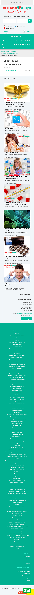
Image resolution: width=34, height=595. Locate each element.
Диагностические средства (17, 397)
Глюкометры (17, 353)
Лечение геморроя (17, 428)
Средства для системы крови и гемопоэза (17, 526)
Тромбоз (17, 476)
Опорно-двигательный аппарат (17, 441)
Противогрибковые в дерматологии (17, 375)
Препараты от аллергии (17, 478)
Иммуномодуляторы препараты (17, 408)
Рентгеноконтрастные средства (17, 506)
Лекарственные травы (17, 421)
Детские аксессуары (17, 384)
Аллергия (17, 333)
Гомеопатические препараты (17, 355)
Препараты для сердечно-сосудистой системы (17, 460)
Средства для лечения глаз (17, 524)
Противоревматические (17, 498)
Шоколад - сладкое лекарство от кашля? (15, 257)
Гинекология (17, 351)
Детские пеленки (17, 388)
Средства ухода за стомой (17, 417)
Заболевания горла (17, 513)
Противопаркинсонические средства (17, 493)
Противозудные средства (16, 377)
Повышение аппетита (17, 447)
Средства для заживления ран (17, 379)
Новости (28, 561)
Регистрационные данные (23, 571)
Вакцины (17, 340)
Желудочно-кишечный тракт (17, 399)
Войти (6, 31)
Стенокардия (17, 471)
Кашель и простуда (17, 515)
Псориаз (17, 504)
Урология (17, 548)
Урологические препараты (17, 546)
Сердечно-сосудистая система (17, 522)
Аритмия (17, 463)
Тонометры (17, 542)
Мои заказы (27, 573)
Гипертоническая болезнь (17, 465)
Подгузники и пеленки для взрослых (17, 449)
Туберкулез (17, 544)
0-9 (3, 40)
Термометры (17, 539)
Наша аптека (27, 556)
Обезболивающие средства (17, 438)
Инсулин (17, 362)
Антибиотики (17, 338)
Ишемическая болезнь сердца (17, 467)
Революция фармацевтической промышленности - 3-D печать (15, 103)
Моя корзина (27, 578)
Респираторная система (17, 509)
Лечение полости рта (16, 430)
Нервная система (17, 436)
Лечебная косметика (17, 423)
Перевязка (17, 445)
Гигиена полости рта (17, 346)
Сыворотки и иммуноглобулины (17, 537)
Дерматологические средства (17, 366)
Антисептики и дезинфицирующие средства (17, 371)
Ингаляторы (17, 412)
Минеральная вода (17, 432)
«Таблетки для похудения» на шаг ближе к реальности (16, 177)
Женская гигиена (17, 401)
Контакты (28, 563)
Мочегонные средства (17, 434)
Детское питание (17, 392)
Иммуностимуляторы (16, 410)
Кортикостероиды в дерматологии (17, 373)
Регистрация (6, 33)
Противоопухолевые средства (17, 489)
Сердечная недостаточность (17, 469)
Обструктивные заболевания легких (17, 520)
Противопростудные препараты (17, 495)
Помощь (28, 558)
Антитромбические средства (17, 531)
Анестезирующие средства (17, 335)
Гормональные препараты (17, 357)
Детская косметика (17, 381)
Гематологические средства (17, 533)
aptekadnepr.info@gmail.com (24, 313)
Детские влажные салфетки (17, 386)
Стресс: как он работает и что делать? (14, 284)
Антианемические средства (17, 528)
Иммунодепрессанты (16, 406)
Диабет (17, 395)
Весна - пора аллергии (12, 152)
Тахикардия (17, 474)
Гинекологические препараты (17, 349)
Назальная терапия (17, 517)
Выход (28, 580)
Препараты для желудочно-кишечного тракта (17, 452)
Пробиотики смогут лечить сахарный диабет (17, 229)
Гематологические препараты (17, 342)
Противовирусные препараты (17, 480)
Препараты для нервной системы (17, 454)
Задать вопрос (26, 319)
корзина (28, 31)
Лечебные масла (17, 425)
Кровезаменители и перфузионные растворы (17, 535)
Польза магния (9, 128)
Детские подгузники (17, 390)
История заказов (26, 575)
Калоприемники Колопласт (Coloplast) (17, 414)
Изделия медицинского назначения (17, 403)
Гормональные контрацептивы (17, 360)
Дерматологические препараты (17, 364)
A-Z (3, 47)
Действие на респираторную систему (17, 511)
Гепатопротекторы (17, 344)
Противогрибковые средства (17, 485)
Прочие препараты (17, 502)
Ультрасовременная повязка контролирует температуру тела (15, 203)
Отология (17, 443)
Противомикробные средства (17, 487)
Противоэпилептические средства (17, 500)
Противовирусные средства (17, 482)
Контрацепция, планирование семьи (16, 419)
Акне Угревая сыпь (17, 368)
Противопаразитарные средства (17, 491)
